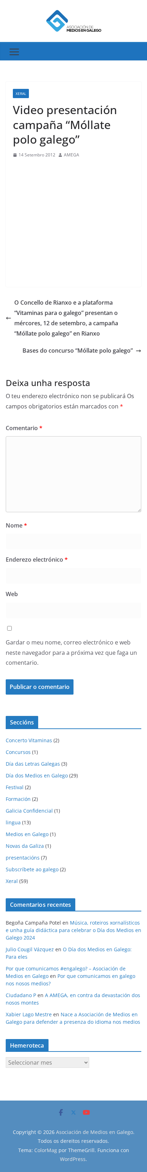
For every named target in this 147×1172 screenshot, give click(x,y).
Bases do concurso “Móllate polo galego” (77, 350)
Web (12, 594)
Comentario (24, 428)
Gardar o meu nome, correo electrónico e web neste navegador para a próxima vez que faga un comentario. (71, 652)
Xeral (21, 93)
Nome (16, 525)
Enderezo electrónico (37, 559)
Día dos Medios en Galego (37, 775)
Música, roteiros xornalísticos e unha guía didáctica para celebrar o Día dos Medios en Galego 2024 (73, 930)
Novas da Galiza (25, 845)
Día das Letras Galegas (33, 763)
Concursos (18, 752)
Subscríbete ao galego (32, 869)
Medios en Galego (27, 834)
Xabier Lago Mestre (29, 1014)
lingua (13, 822)
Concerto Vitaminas (29, 740)
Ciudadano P (21, 995)
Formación (18, 799)
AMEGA (71, 155)
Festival (15, 787)
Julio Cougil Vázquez (30, 949)
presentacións (23, 857)
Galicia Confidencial (29, 810)
